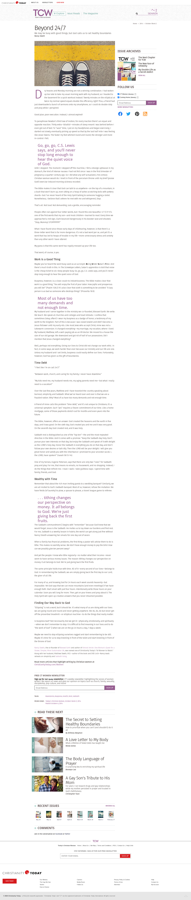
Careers (79, 879)
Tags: (36, 696)
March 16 (90, 819)
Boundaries (49, 696)
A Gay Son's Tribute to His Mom (88, 780)
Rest (70, 696)
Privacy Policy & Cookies (122, 879)
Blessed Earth (65, 647)
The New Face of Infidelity (146, 64)
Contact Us (121, 845)
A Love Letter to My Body (87, 739)
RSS (114, 845)
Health (65, 696)
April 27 (59, 819)
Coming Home (128, 97)
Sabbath (76, 696)
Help (152, 879)
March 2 (100, 819)
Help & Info (129, 845)
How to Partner (44, 887)
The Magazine (90, 13)
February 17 (111, 819)
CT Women (127, 94)
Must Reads (73, 13)
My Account (155, 884)
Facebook (58, 834)
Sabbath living (61, 656)
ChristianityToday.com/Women (48, 664)
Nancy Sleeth (39, 647)
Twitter (67, 834)
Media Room (81, 882)
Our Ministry (44, 879)
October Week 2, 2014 (73, 701)
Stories (42, 884)
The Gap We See (45, 882)
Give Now (60, 2)
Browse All (110, 806)
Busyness (58, 696)
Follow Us (80, 884)
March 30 (80, 819)
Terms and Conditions (104, 845)
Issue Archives (129, 51)
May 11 (49, 819)
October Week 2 (151, 23)
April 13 (69, 819)
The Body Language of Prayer (85, 761)
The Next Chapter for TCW (146, 58)
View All (141, 75)
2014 (141, 23)
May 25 (38, 819)
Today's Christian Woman (66, 845)
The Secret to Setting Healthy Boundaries (84, 721)
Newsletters (47, 2)
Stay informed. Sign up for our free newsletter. (95, 851)
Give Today (10, 881)
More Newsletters (125, 107)
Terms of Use (118, 882)
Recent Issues (48, 806)
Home (135, 23)
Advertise (117, 884)
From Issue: (39, 701)
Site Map (93, 845)
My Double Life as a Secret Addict (147, 71)
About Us (34, 2)
